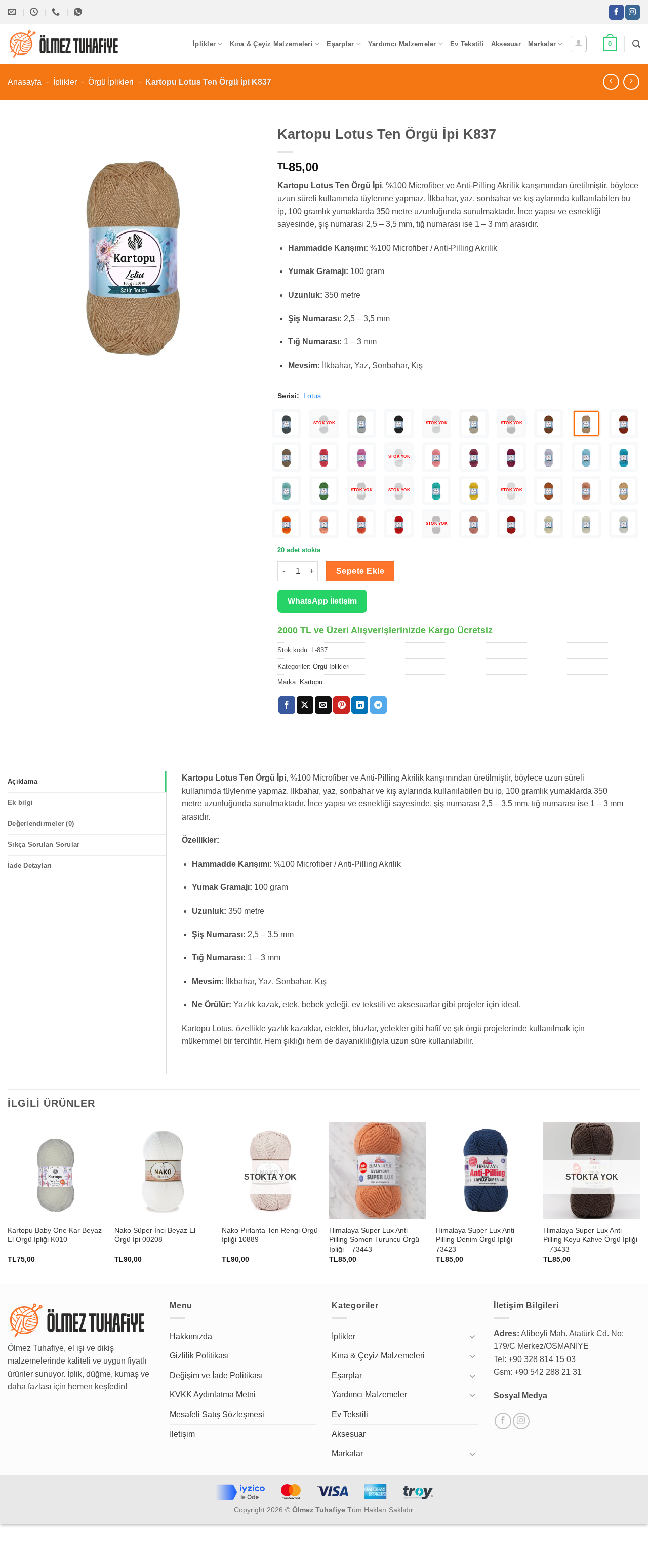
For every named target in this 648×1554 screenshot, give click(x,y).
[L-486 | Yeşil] (324, 490)
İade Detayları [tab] (30, 865)
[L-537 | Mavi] (586, 457)
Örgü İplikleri (111, 81)
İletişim (182, 1434)
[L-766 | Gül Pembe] (436, 457)
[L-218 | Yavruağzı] (324, 523)
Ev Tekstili (467, 44)
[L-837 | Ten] (586, 423)
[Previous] (8, 1202)
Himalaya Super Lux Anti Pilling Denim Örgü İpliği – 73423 (477, 1239)
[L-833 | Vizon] (286, 457)
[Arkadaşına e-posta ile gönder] (323, 705)
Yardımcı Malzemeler (402, 44)
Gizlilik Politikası (199, 1355)
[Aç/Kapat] (472, 1336)
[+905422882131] (57, 12)
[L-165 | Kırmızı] (399, 523)
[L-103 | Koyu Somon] (474, 523)
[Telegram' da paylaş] (378, 705)
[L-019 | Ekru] (586, 523)
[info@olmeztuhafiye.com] (13, 12)
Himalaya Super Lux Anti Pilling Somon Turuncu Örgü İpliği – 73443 (374, 1239)
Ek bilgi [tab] (20, 802)
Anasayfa (25, 81)
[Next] (639, 1202)
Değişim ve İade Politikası (216, 1375)
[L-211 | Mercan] (361, 523)
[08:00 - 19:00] (35, 12)
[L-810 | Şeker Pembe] (324, 457)
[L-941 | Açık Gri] (361, 423)
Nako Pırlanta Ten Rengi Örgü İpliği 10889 (270, 1235)
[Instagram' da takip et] (632, 12)
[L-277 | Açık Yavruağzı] (586, 490)
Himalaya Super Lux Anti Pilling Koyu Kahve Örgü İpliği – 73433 (590, 1239)
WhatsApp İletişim (322, 601)
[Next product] (611, 82)
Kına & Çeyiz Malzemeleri (271, 44)
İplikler (204, 44)
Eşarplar (340, 44)
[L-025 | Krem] (548, 523)
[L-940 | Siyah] (399, 423)
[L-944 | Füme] (286, 423)
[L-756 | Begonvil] (474, 457)
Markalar (542, 44)
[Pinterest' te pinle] (341, 705)
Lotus (312, 396)
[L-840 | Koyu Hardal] (548, 423)
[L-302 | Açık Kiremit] (548, 490)
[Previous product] (631, 82)
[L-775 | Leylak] (361, 457)
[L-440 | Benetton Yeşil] (436, 490)
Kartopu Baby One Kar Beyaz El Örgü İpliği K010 (55, 1235)
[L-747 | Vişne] (511, 457)
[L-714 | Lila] (548, 457)
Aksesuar (506, 44)
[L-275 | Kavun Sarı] (623, 490)
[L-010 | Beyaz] (623, 523)
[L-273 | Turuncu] (286, 523)
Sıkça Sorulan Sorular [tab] (43, 844)
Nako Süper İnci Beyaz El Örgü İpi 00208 (154, 1235)
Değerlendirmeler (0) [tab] (41, 823)
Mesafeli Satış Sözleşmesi (217, 1414)
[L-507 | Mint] (286, 490)
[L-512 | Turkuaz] (623, 457)
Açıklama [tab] (22, 781)
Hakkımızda (191, 1336)
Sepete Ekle (360, 571)
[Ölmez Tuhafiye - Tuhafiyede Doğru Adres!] (64, 44)
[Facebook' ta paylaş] (286, 705)
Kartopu (311, 682)
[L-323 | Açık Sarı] (474, 490)
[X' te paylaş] (305, 705)
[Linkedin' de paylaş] (359, 705)
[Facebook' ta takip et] (616, 12)
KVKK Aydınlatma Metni (213, 1394)
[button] (579, 44)
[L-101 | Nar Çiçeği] (511, 523)
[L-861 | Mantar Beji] (474, 423)
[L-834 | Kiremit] (623, 423)
